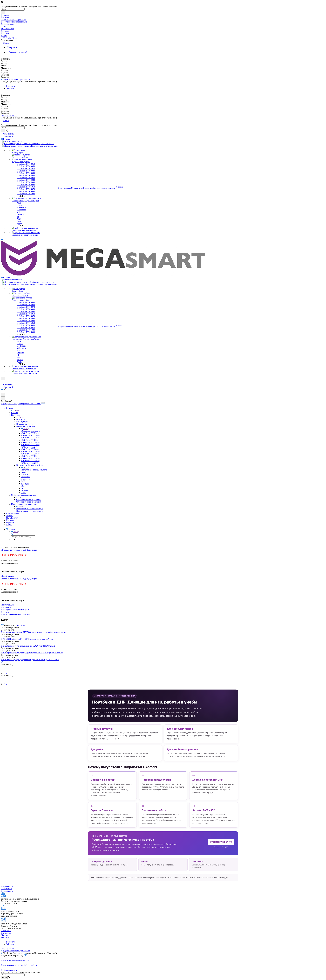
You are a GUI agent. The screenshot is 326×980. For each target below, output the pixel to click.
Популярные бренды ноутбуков (35, 470)
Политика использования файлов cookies (19, 965)
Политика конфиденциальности (15, 960)
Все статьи (20, 625)
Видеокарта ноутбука (30, 431)
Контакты (5, 937)
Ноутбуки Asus (7, 576)
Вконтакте (10, 86)
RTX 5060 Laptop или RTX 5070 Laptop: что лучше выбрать (27, 639)
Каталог (14, 413)
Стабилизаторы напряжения (28, 499)
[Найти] (3, 12)
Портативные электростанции (29, 509)
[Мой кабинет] (2, 382)
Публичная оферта (9, 970)
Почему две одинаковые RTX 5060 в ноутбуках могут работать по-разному (33, 632)
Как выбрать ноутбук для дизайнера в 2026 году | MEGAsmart (28, 646)
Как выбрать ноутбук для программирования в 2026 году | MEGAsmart (32, 653)
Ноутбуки (20, 419)
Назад (16, 410)
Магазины (5, 935)
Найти (4, 978)
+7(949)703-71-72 (9, 38)
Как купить (6, 933)
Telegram (10, 88)
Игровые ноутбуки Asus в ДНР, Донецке (19, 550)
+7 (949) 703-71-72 (221, 842)
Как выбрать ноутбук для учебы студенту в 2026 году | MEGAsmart (30, 660)
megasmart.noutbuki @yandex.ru (16, 79)
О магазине (6, 931)
